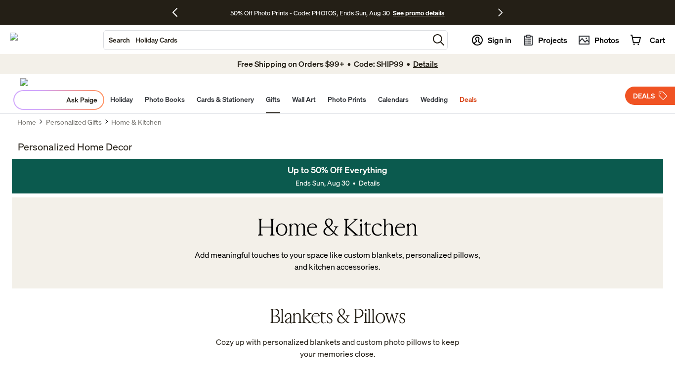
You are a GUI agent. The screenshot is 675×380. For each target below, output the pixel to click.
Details (369, 183)
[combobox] (266, 40)
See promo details (418, 12)
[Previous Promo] (178, 12)
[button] (438, 39)
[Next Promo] (500, 12)
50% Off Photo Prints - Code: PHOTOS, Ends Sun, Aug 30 (310, 12)
